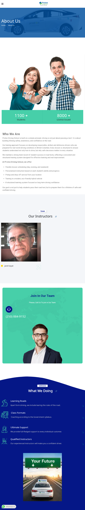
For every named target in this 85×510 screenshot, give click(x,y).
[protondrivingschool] (44, 4)
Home (3, 25)
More (83, 405)
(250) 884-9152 (16, 316)
